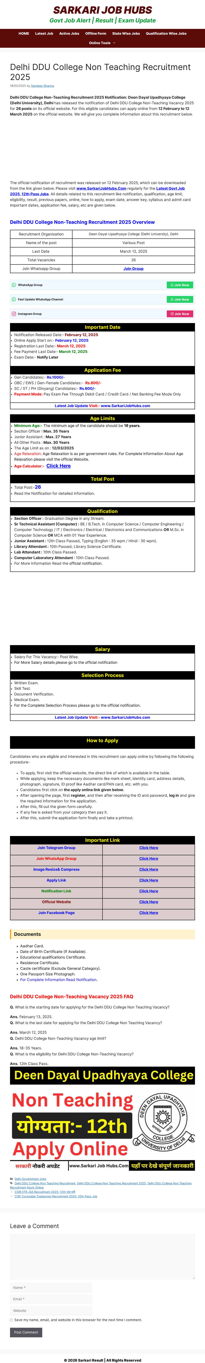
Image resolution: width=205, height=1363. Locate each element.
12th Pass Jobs (35, 194)
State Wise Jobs (126, 33)
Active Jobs (69, 33)
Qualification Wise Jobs (166, 33)
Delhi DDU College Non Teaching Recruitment (45, 1183)
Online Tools (100, 43)
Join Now (182, 285)
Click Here (148, 847)
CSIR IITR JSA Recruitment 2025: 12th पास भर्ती (45, 1192)
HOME (24, 33)
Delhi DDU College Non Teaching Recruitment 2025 (111, 1183)
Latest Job (44, 33)
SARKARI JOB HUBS (102, 10)
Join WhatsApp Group (41, 1349)
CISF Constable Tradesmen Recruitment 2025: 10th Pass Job (56, 1196)
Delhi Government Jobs (30, 1179)
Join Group (134, 268)
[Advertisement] (102, 150)
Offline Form (95, 33)
